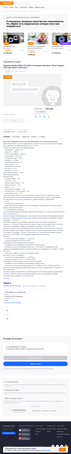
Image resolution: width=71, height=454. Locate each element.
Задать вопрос (35, 364)
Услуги (5, 7)
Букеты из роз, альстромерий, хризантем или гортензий (36, 47)
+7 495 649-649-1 (9, 426)
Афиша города (39, 7)
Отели (11, 7)
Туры (16, 7)
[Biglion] (8, 3)
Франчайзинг (60, 431)
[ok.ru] (57, 446)
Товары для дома (34, 11)
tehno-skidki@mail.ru (25, 199)
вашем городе (23, 218)
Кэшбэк (30, 7)
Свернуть (6, 278)
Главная (5, 11)
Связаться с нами (9, 433)
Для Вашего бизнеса (62, 428)
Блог (37, 434)
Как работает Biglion (41, 428)
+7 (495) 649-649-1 (18, 410)
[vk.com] (52, 446)
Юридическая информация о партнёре (33, 286)
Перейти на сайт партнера (12, 286)
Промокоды (23, 7)
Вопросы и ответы (51, 428)
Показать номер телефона (12, 302)
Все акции (59, 436)
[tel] (61, 446)
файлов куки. (46, 450)
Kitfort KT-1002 (33, 146)
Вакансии (38, 431)
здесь (20, 207)
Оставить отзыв (35, 358)
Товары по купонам (22, 11)
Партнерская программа (63, 434)
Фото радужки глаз (8, 46)
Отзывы (42, 137)
